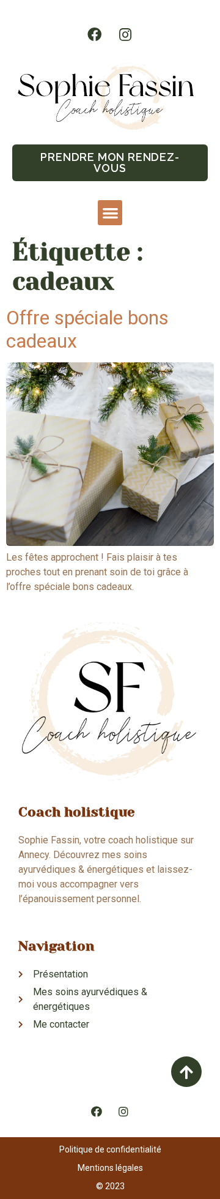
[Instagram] (125, 34)
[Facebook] (95, 34)
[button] (110, 162)
